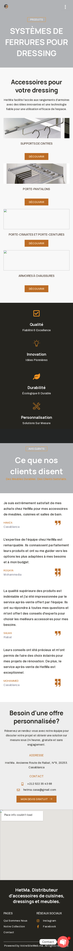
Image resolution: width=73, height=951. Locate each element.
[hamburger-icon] (65, 7)
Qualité (36, 324)
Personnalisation (36, 417)
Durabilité (37, 387)
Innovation (36, 354)
